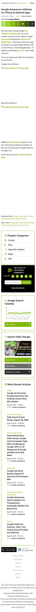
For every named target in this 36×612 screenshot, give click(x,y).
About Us (18, 566)
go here (21, 50)
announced (5, 39)
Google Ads (11, 468)
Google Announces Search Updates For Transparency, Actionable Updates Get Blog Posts (18, 503)
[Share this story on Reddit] (13, 24)
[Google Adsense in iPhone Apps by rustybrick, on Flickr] (17, 83)
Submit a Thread (18, 556)
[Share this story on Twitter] (8, 24)
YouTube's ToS (20, 607)
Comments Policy (18, 570)
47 (10, 407)
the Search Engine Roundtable (20, 585)
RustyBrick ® (23, 593)
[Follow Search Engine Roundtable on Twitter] (17, 276)
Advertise (18, 574)
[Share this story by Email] (27, 24)
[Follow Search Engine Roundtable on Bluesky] (21, 276)
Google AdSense (14, 19)
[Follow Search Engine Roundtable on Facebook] (12, 276)
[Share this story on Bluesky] (22, 24)
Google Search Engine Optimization (14, 493)
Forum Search (18, 559)
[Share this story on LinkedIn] (18, 24)
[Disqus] (18, 187)
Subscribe (26, 282)
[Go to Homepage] (14, 3)
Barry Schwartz (27, 16)
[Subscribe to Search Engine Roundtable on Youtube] (26, 276)
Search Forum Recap (14, 414)
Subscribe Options (18, 288)
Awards (18, 563)
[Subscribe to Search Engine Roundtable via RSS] (30, 276)
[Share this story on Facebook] (3, 24)
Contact (18, 577)
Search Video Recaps (14, 433)
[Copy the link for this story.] (32, 24)
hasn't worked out (14, 142)
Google (9, 390)
